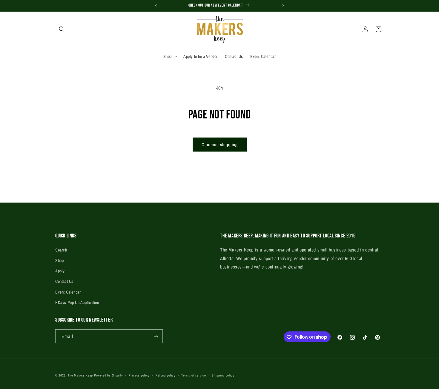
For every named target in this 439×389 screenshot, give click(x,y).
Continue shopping (220, 144)
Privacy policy (139, 375)
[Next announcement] (283, 5)
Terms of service (193, 375)
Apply (60, 270)
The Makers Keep (80, 375)
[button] (61, 29)
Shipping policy (223, 375)
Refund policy (166, 375)
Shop (59, 260)
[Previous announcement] (155, 5)
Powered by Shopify (108, 375)
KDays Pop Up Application (77, 302)
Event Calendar (68, 291)
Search (61, 249)
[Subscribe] (155, 337)
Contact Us (64, 281)
